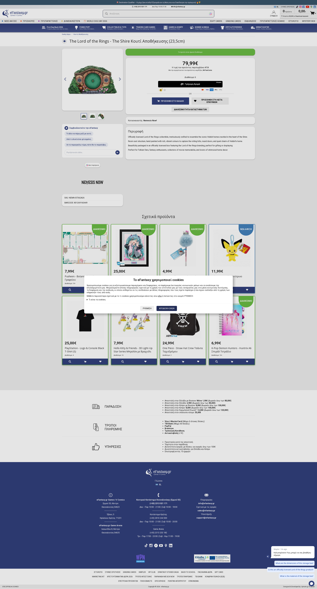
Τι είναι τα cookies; (97, 299)
